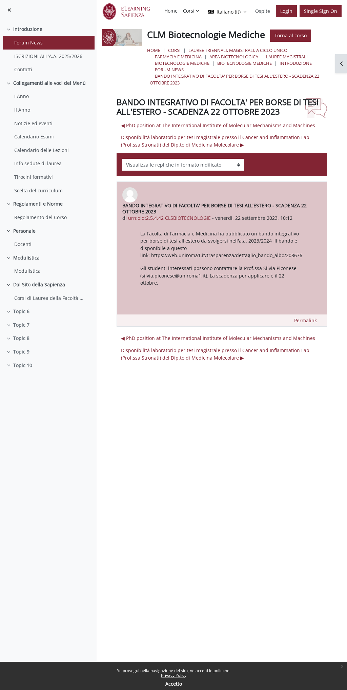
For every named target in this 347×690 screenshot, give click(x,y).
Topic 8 (21, 338)
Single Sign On (320, 11)
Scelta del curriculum (38, 190)
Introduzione (27, 29)
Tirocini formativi (33, 177)
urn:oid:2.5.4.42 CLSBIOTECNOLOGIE (169, 218)
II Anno (22, 110)
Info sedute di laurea (38, 163)
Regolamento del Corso (40, 217)
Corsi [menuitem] (189, 10)
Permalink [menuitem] (305, 320)
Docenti (23, 244)
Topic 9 (21, 351)
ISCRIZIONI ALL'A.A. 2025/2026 (48, 56)
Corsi (174, 50)
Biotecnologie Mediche (182, 63)
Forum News (28, 42)
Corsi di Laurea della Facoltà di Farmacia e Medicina (49, 298)
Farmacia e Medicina (178, 57)
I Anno (21, 96)
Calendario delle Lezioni (41, 150)
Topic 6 (21, 311)
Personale (24, 231)
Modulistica (26, 257)
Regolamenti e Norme (38, 203)
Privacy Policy (173, 675)
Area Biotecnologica (233, 57)
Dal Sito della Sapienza (39, 284)
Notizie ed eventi (33, 123)
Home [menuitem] (171, 10)
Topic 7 (21, 325)
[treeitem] (48, 49)
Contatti (23, 69)
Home (153, 50)
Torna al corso (290, 35)
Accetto (173, 684)
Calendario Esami (34, 136)
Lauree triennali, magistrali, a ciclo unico (237, 50)
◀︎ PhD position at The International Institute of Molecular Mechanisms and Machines (218, 125)
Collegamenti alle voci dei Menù (49, 83)
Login (286, 11)
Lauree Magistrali (287, 57)
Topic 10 (22, 365)
